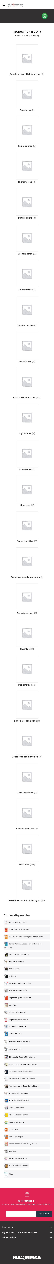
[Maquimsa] (16, 6)
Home (17, 35)
